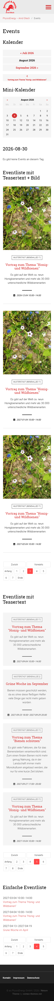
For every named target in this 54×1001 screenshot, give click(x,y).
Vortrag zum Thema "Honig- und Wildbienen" (27, 266)
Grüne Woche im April (15, 930)
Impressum (19, 977)
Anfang (8, 571)
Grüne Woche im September (27, 684)
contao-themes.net (32, 993)
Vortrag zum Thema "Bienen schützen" (27, 739)
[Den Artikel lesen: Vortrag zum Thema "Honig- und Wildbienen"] (27, 248)
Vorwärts (38, 564)
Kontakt (7, 977)
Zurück (14, 564)
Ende (20, 577)
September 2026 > (27, 68)
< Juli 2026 (27, 53)
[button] (48, 7)
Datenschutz (33, 977)
